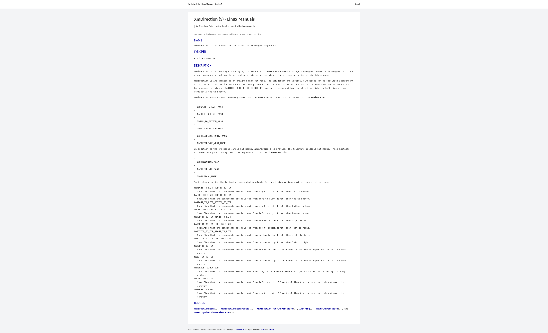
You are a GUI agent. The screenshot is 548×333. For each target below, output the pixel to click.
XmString (304, 308)
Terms (262, 330)
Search (357, 4)
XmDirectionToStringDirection (275, 308)
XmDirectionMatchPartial (236, 308)
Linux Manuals (207, 4)
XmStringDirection (327, 308)
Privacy (271, 330)
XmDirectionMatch (204, 308)
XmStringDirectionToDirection (212, 312)
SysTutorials (194, 4)
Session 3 (218, 4)
